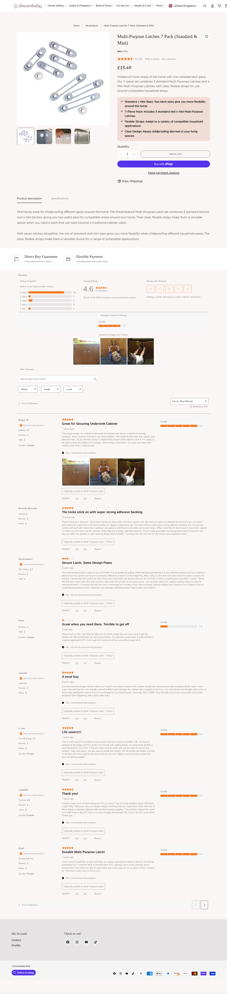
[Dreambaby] (28, 6)
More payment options (163, 172)
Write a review (152, 59)
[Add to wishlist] (206, 36)
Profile (16, 945)
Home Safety (56, 5)
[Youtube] (86, 942)
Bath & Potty (103, 5)
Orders (16, 940)
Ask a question (169, 59)
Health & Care (142, 5)
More (159, 5)
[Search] (205, 5)
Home (76, 25)
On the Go (122, 5)
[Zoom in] (103, 39)
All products (92, 25)
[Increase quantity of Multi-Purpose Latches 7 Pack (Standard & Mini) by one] (134, 154)
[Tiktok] (95, 942)
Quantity (123, 146)
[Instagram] (77, 942)
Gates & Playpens (80, 5)
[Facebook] (67, 942)
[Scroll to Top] (221, 977)
